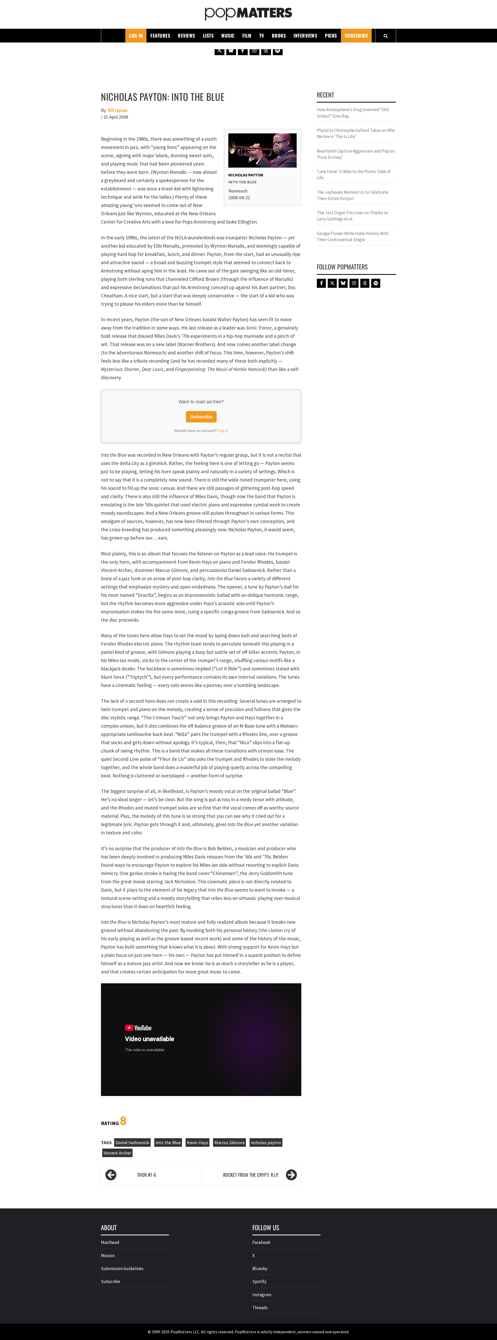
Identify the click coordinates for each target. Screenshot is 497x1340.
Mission (108, 1255)
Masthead (110, 1242)
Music (228, 35)
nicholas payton (266, 1142)
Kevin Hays (197, 1142)
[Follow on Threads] (266, 50)
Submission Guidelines (122, 1268)
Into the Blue (168, 1142)
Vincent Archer (117, 1153)
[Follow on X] (219, 50)
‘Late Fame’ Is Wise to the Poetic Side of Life (354, 175)
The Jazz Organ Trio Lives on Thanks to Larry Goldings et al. (352, 216)
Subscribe (356, 35)
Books (279, 35)
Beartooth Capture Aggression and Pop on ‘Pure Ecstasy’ (355, 154)
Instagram (261, 1295)
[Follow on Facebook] (243, 50)
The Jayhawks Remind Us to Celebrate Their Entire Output (352, 195)
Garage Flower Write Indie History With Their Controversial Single (353, 236)
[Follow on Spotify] (278, 50)
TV (261, 35)
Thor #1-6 (146, 1174)
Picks (331, 35)
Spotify (259, 1281)
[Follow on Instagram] (254, 50)
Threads (260, 1307)
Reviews (186, 35)
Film (247, 35)
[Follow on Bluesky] (231, 50)
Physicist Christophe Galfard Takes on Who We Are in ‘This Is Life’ (356, 133)
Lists (208, 35)
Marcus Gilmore (229, 1142)
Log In (136, 35)
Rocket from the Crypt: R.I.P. (251, 1174)
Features (160, 35)
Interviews (305, 35)
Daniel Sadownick (132, 1142)
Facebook (261, 1242)
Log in (223, 430)
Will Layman (117, 110)
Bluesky (259, 1268)
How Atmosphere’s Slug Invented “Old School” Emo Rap (353, 113)
